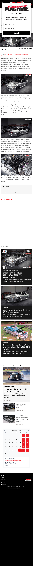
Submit (16, 33)
